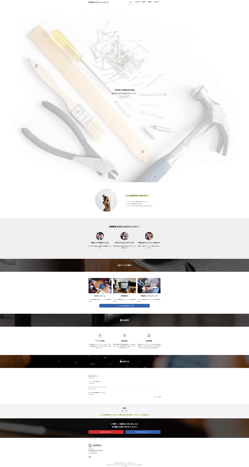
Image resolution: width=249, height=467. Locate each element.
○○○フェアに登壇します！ (95, 381)
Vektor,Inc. (136, 464)
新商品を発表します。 (94, 376)
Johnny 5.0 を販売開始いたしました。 (97, 392)
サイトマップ (102, 438)
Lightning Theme (120, 464)
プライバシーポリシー (94, 438)
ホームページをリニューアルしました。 (98, 387)
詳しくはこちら (94, 90)
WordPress (113, 464)
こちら (139, 414)
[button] (247, 233)
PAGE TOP (242, 452)
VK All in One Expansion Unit (128, 464)
